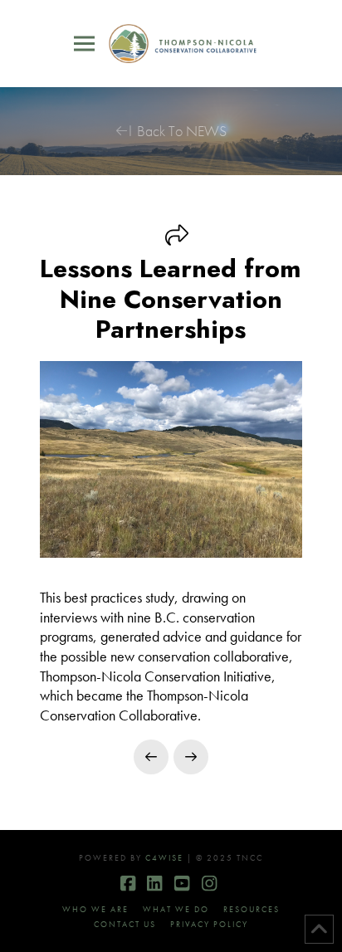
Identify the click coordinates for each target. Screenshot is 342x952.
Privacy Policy (209, 924)
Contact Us (125, 924)
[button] (83, 44)
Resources (251, 909)
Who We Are (95, 909)
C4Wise (164, 857)
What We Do (176, 909)
